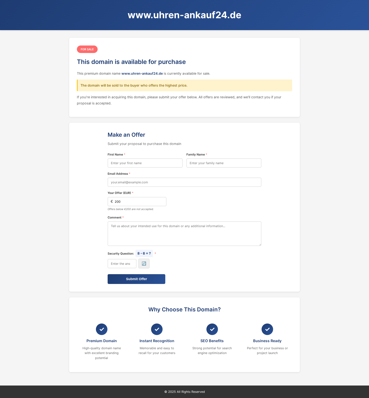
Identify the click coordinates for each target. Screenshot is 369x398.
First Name (116, 154)
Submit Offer (136, 279)
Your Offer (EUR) (120, 193)
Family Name (196, 154)
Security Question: (132, 253)
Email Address (119, 173)
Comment (116, 217)
